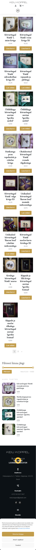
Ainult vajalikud (18, 540)
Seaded (18, 545)
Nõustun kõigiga (18, 534)
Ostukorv (18, 518)
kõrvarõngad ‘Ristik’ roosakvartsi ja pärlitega (25, 386)
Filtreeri (7, 372)
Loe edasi (10, 87)
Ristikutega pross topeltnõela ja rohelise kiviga (24, 399)
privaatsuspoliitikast (24, 528)
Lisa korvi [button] (10, 48)
